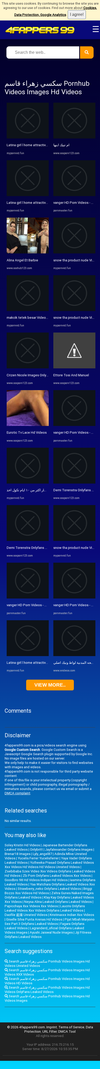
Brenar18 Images (18, 854)
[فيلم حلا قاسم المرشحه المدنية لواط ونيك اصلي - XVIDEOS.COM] (74, 655)
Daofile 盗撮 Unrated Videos (26, 915)
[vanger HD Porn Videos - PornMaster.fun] (28, 597)
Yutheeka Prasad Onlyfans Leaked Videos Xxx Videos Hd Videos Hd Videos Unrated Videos (49, 864)
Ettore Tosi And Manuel (71, 375)
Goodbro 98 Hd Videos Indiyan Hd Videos (36, 880)
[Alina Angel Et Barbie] (28, 252)
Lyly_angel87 (42, 854)
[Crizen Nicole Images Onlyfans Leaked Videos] (28, 367)
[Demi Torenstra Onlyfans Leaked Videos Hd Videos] (28, 540)
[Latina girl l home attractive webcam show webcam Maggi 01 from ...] (28, 137)
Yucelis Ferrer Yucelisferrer (38, 858)
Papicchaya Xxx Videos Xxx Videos (31, 906)
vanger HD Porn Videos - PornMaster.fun (37, 605)
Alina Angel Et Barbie (22, 260)
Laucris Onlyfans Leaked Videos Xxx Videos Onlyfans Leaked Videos (45, 908)
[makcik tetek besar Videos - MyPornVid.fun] (28, 310)
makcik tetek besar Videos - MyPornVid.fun (39, 317)
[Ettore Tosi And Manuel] (74, 367)
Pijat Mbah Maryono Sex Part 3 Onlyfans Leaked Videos (50, 921)
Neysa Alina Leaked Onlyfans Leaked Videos (58, 902)
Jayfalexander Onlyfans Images (69, 849)
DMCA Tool (67, 1031)
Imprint (51, 1027)
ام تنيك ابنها (61, 145)
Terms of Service (71, 1027)
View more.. (50, 685)
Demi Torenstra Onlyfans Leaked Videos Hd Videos (46, 548)
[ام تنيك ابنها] (74, 137)
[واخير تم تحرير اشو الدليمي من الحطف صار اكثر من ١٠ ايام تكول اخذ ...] (28, 482)
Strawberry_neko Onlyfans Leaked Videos (49, 888)
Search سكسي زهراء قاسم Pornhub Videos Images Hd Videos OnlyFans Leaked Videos (47, 989)
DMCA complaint (17, 793)
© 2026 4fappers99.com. (26, 1027)
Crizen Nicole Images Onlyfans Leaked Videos (42, 375)
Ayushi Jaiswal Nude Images (51, 932)
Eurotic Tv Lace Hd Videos (27, 432)
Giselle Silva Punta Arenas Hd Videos (34, 919)
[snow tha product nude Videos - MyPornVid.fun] (74, 252)
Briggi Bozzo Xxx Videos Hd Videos (48, 890)
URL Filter (49, 1031)
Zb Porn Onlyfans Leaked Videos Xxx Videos (57, 875)
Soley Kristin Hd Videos (22, 845)
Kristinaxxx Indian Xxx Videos (72, 915)
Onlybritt (36, 849)
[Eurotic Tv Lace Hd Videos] (28, 425)
